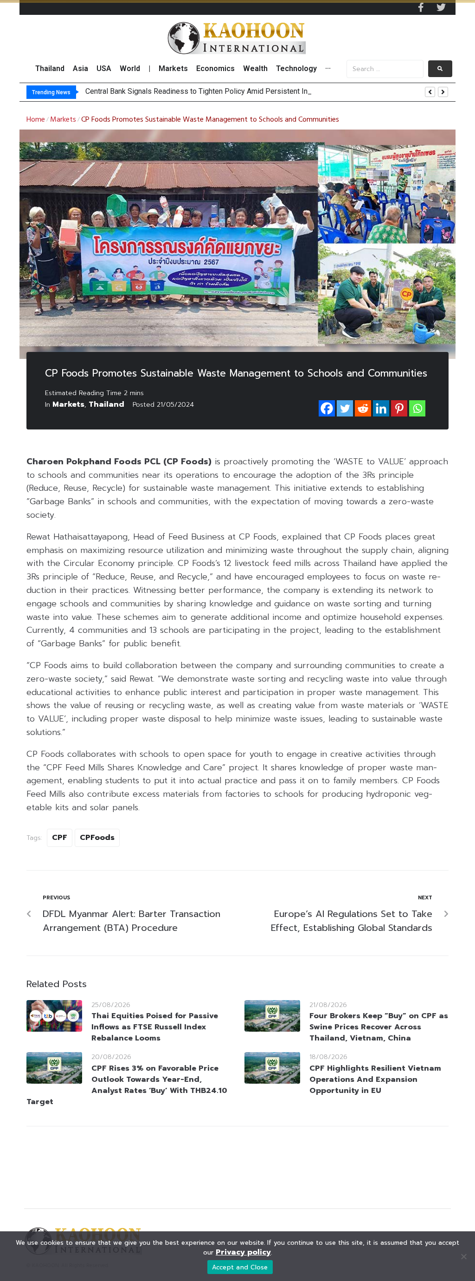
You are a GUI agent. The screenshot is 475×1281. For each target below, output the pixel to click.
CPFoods (97, 837)
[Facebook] (327, 408)
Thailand (106, 404)
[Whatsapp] (417, 408)
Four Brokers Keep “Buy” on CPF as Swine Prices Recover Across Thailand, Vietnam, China (378, 1027)
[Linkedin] (381, 408)
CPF (59, 837)
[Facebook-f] (420, 7)
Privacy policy (243, 1252)
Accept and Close (240, 1267)
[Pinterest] (399, 408)
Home (35, 119)
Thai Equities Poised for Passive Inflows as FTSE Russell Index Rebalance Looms (154, 1027)
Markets (63, 119)
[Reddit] (363, 408)
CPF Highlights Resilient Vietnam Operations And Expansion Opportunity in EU (375, 1079)
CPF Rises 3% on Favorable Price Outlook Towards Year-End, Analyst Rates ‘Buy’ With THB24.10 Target (126, 1085)
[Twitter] (441, 7)
